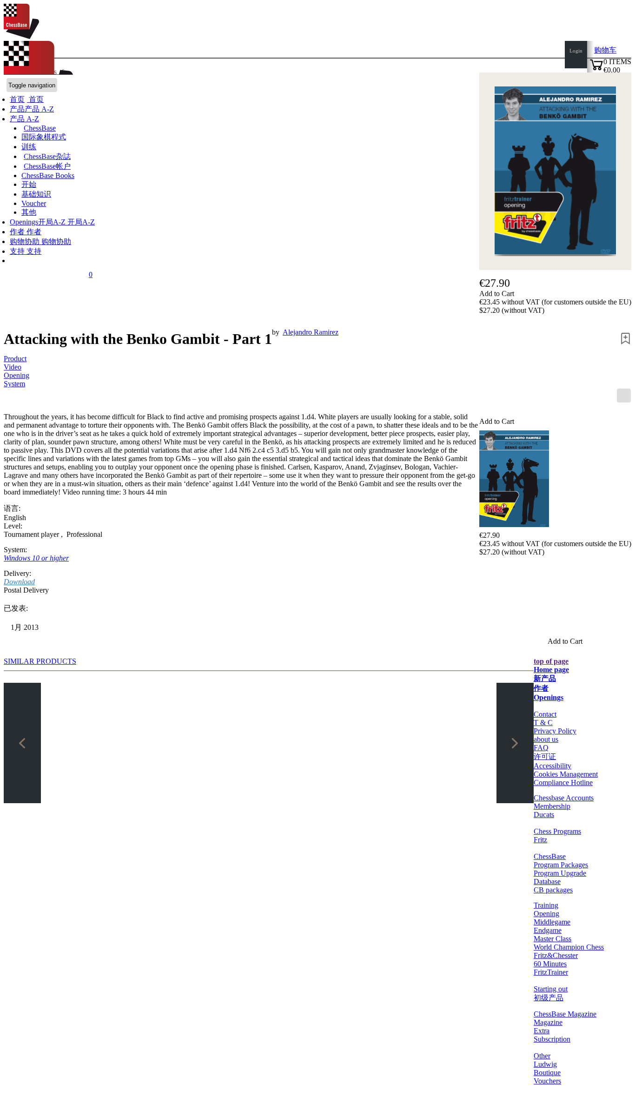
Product (15, 359)
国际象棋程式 (43, 137)
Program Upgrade (560, 873)
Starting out (551, 989)
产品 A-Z (24, 119)
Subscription (552, 1039)
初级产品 (548, 998)
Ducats (544, 815)
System (14, 384)
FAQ (541, 748)
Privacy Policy (555, 731)
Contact (545, 714)
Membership (552, 806)
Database (547, 881)
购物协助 (25, 241)
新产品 (545, 678)
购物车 (605, 50)
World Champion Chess (569, 947)
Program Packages (561, 865)
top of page (551, 661)
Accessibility (552, 766)
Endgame (548, 930)
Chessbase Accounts (564, 798)
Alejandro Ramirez (310, 332)
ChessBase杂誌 (47, 156)
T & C (543, 722)
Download (19, 582)
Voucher (33, 203)
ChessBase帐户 (47, 166)
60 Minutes (550, 964)
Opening (16, 375)
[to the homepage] (21, 36)
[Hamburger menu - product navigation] (623, 395)
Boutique (547, 1072)
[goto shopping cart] (596, 69)
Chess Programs (557, 831)
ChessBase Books (47, 175)
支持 (18, 251)
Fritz (540, 840)
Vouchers (547, 1081)
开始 (28, 184)
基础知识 (36, 194)
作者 (18, 232)
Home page (551, 669)
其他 (28, 212)
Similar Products (40, 661)
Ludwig (545, 1064)
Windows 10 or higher (36, 558)
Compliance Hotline (563, 782)
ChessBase (40, 128)
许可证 (545, 756)
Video (12, 367)
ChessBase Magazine (565, 1014)
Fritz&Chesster (556, 955)
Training (546, 905)
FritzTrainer (551, 972)
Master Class (552, 939)
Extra (541, 1031)
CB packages (553, 890)
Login (575, 50)
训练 (28, 147)
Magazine (548, 1022)
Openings (548, 697)
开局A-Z (80, 222)
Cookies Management (566, 774)
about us (546, 739)
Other (542, 1056)
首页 (35, 99)
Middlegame (552, 922)
